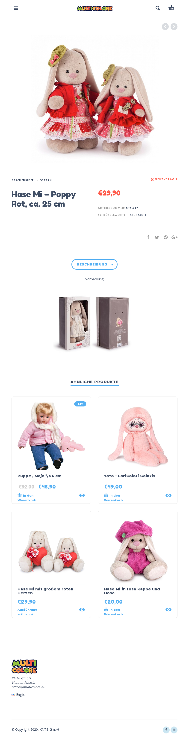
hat (130, 215)
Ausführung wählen (27, 612)
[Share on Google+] (173, 237)
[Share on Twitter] (155, 237)
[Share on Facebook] (146, 237)
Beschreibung (92, 264)
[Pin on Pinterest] (164, 237)
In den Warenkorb (27, 498)
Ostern (46, 180)
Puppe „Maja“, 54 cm (40, 476)
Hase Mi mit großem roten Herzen (45, 591)
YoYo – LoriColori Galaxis (129, 476)
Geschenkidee (23, 180)
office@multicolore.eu (28, 687)
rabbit (141, 215)
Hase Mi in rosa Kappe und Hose (132, 591)
